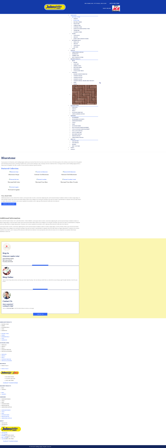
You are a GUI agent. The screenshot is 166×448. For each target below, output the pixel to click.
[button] (74, 15)
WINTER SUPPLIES (5, 405)
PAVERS (3, 325)
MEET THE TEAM (4, 437)
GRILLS (2, 348)
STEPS (2, 328)
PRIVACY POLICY (4, 365)
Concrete (3, 389)
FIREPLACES (3, 344)
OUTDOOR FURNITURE (6, 349)
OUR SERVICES (4, 424)
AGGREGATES (4, 330)
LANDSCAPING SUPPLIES (6, 407)
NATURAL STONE (5, 324)
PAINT (2, 402)
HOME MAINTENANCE (6, 399)
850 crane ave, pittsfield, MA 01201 (96, 3)
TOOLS (2, 400)
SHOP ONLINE (107, 8)
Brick (2, 387)
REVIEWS (3, 435)
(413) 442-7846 (114, 3)
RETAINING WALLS (5, 327)
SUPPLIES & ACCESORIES (6, 351)
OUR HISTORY (4, 423)
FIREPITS (3, 346)
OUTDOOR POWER (5, 403)
